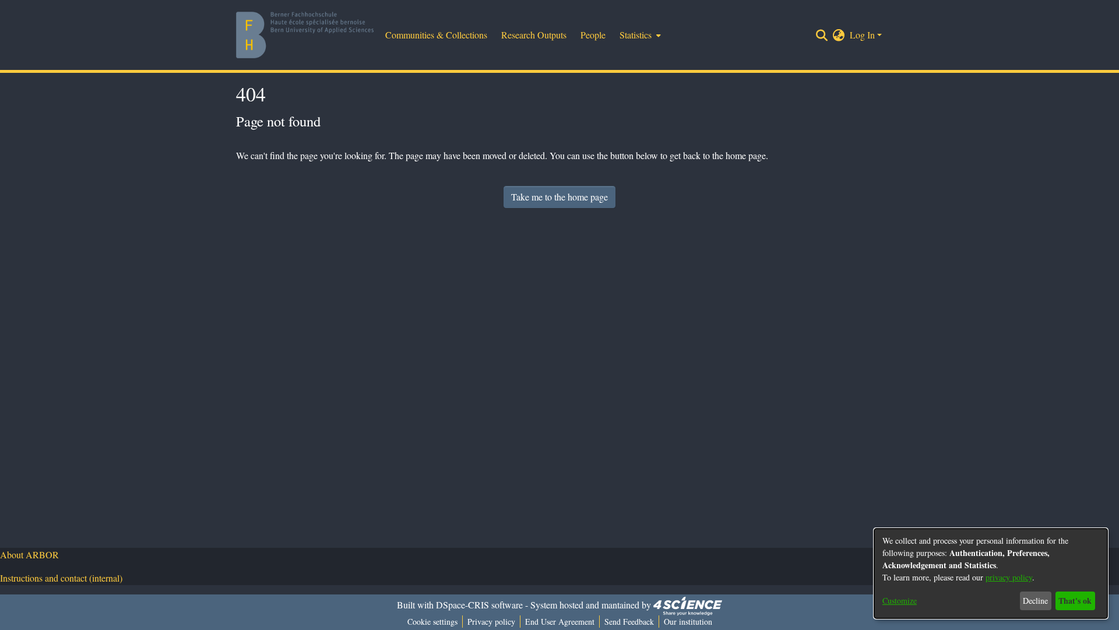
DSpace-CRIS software (479, 605)
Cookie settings (432, 621)
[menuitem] (639, 35)
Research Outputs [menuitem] (533, 35)
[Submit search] (822, 35)
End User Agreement (559, 621)
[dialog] (990, 573)
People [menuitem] (593, 35)
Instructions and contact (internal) (61, 578)
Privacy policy (491, 621)
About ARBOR (29, 554)
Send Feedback (629, 621)
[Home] (305, 35)
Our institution (688, 621)
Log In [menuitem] (862, 35)
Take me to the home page (559, 197)
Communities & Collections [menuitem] (436, 35)
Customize (899, 600)
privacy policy (1009, 577)
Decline (1035, 600)
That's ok (1075, 600)
